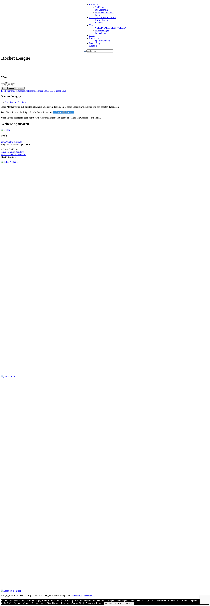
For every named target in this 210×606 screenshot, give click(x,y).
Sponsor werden (102, 40)
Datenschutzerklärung (124, 603)
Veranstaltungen (102, 30)
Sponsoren (94, 38)
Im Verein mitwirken (104, 12)
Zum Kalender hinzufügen (12, 88)
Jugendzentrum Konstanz (12, 152)
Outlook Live (60, 91)
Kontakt (93, 46)
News (92, 35)
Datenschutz (89, 595)
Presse (98, 15)
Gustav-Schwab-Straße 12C (13, 154)
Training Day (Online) (15, 102)
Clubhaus (99, 7)
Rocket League (102, 20)
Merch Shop (94, 43)
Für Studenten (101, 10)
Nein (111, 603)
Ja (106, 603)
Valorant (99, 22)
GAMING (94, 4)
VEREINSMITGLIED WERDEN (111, 28)
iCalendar (38, 91)
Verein (92, 25)
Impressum (77, 595)
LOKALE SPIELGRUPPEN (102, 17)
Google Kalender (26, 91)
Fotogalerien (100, 33)
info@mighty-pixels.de (11, 142)
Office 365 (48, 91)
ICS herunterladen (9, 91)
